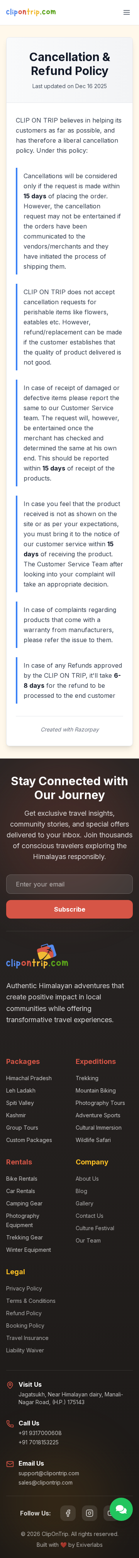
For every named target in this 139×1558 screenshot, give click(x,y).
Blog (81, 1191)
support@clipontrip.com (49, 1473)
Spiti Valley (20, 1102)
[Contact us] (121, 1509)
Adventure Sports (98, 1115)
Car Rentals (20, 1191)
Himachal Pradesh (29, 1078)
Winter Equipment (28, 1249)
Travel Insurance (27, 1338)
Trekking (87, 1078)
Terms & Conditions (31, 1300)
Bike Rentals (21, 1178)
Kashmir (16, 1115)
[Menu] (126, 12)
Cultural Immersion (99, 1127)
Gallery (84, 1203)
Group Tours (22, 1127)
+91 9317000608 (40, 1433)
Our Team (88, 1240)
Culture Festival (95, 1228)
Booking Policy (25, 1325)
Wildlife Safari (93, 1140)
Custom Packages (29, 1140)
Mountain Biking (96, 1090)
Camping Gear (24, 1203)
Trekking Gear (24, 1237)
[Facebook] (68, 1513)
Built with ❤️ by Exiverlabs (70, 1544)
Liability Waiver (25, 1350)
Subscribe (69, 909)
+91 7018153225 (39, 1442)
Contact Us (89, 1215)
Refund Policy (24, 1313)
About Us (87, 1178)
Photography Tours (100, 1102)
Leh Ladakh (21, 1090)
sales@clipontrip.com (46, 1482)
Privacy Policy (24, 1288)
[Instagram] (89, 1513)
